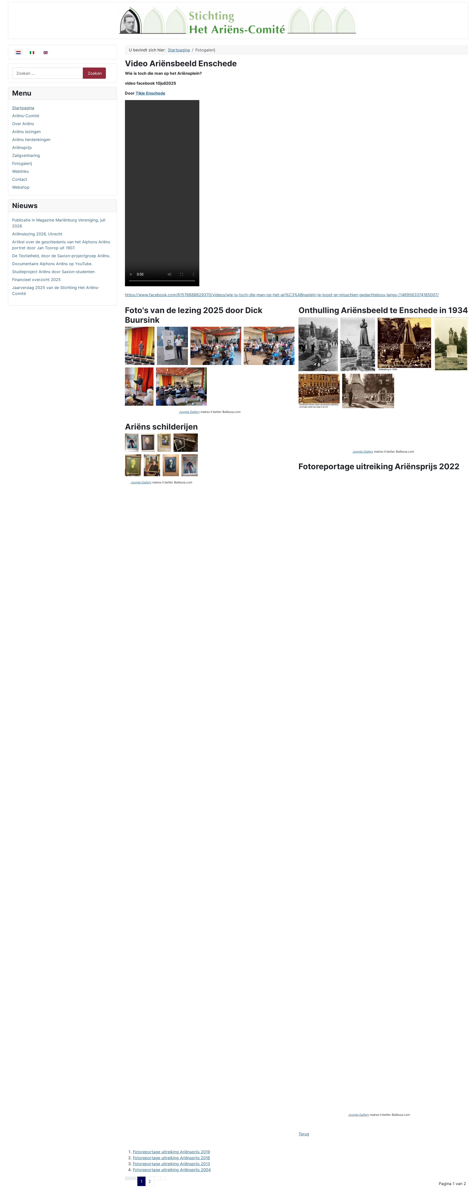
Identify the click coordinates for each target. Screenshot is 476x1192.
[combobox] (47, 73)
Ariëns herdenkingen (31, 139)
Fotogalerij (22, 163)
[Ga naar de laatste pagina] (163, 1178)
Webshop (21, 187)
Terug (303, 1133)
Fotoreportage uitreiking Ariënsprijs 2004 (172, 1169)
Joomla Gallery (189, 412)
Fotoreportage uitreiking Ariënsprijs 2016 (171, 1157)
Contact (19, 179)
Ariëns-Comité (25, 115)
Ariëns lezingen (26, 131)
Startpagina (23, 107)
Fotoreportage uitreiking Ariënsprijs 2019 (171, 1151)
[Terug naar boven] (470, 1186)
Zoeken (95, 73)
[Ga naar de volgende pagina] (157, 1178)
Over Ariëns (23, 123)
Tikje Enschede (150, 93)
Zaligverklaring (26, 155)
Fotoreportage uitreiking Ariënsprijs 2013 (171, 1163)
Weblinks (20, 171)
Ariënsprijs (22, 147)
